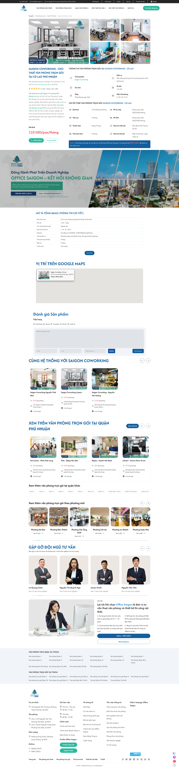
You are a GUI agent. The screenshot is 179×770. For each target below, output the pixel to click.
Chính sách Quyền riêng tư (70, 730)
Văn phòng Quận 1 (35, 656)
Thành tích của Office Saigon (91, 730)
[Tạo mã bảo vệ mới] (111, 351)
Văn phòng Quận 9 (55, 660)
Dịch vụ (131, 8)
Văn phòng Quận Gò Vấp (78, 666)
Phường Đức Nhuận (49, 470)
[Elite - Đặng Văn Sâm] (43, 447)
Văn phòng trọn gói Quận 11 (58, 680)
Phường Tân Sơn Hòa (78, 402)
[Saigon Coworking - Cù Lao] (59, 41)
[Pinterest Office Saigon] (137, 759)
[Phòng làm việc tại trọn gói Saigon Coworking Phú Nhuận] (135, 30)
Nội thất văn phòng (117, 8)
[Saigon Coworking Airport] (74, 379)
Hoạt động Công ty (90, 736)
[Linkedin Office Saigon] (133, 759)
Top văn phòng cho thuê (115, 727)
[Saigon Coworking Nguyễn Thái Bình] (43, 379)
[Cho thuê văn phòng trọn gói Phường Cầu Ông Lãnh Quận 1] (58, 522)
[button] (142, 426)
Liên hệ (128, 1)
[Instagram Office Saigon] (141, 759)
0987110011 (25, 1)
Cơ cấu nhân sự (89, 711)
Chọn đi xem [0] (140, 1)
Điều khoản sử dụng (67, 735)
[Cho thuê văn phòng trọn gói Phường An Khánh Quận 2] (99, 521)
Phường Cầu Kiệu (44, 84)
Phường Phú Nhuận (79, 470)
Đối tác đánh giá (89, 720)
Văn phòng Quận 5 (117, 656)
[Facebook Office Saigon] (122, 759)
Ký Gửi (118, 1)
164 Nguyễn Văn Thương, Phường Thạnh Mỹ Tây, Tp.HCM (61, 1)
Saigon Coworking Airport (71, 392)
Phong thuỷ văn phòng (115, 736)
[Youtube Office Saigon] (130, 759)
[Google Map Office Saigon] (148, 759)
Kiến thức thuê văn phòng (116, 711)
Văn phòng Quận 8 (35, 660)
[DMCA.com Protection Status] (135, 754)
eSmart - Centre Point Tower (103, 460)
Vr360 (103, 759)
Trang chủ (32, 759)
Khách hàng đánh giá (91, 715)
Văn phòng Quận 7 (137, 656)
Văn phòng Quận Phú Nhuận (38, 666)
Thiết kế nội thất (92, 759)
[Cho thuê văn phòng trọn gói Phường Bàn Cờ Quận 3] (140, 521)
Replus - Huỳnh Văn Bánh (71, 460)
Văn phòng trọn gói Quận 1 (38, 676)
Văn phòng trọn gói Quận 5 (120, 676)
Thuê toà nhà (78, 759)
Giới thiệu (86, 707)
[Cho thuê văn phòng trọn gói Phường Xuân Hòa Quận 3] (120, 521)
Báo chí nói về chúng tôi (92, 724)
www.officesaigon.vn (97, 766)
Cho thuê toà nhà (99, 8)
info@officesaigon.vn (37, 1)
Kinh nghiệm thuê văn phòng (115, 717)
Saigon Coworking (81, 79)
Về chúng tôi (95, 1)
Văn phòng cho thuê (44, 8)
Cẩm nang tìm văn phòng (116, 707)
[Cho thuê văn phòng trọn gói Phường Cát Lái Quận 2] (79, 521)
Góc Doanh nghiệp (114, 740)
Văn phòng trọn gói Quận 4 (99, 676)
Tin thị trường (112, 745)
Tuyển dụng (108, 1)
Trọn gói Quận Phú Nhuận (99, 680)
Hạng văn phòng (82, 8)
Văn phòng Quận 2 (55, 656)
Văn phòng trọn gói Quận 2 (58, 676)
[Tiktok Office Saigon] (145, 759)
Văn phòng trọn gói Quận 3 (79, 676)
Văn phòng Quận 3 (76, 656)
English (155, 1)
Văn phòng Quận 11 (97, 660)
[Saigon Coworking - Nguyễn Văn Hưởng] (105, 379)
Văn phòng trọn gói (64, 8)
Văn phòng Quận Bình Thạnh (138, 661)
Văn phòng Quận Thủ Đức (99, 666)
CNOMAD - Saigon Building (134, 460)
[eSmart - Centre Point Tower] (105, 447)
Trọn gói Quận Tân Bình (118, 680)
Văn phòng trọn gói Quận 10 (38, 680)
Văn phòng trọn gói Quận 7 (140, 676)
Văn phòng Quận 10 (76, 660)
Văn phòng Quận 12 (117, 660)
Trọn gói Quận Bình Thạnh (78, 680)
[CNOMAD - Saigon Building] (136, 447)
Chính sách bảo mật (67, 726)
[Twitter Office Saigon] (126, 759)
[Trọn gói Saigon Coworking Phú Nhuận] (105, 53)
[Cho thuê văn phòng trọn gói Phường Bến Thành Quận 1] (38, 521)
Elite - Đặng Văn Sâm (38, 460)
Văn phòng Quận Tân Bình (58, 666)
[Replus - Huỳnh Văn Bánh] (74, 447)
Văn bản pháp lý (113, 723)
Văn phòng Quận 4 (96, 656)
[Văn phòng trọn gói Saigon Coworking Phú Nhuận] (105, 30)
